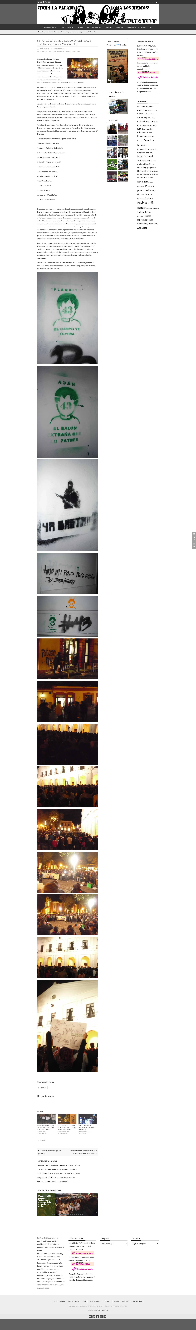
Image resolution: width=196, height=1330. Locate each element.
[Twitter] (41, 2)
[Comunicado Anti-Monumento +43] (123, 129)
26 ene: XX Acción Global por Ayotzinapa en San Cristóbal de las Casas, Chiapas (45, 1127)
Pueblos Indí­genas (73, 1301)
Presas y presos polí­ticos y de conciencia (146, 190)
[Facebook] (43, 2)
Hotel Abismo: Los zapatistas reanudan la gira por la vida (59, 1173)
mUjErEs (155, 174)
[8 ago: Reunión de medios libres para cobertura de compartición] (123, 177)
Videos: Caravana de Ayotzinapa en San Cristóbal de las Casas (87, 1127)
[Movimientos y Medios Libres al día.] (112, 129)
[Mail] (49, 2)
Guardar (43, 1140)
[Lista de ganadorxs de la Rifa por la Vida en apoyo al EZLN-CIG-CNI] (112, 141)
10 (70, 1214)
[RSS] (46, 2)
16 (82, 1214)
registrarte (143, 82)
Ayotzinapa (143, 117)
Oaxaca (150, 182)
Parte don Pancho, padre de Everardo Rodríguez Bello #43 (59, 1165)
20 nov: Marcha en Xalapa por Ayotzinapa (49, 1152)
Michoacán (155, 171)
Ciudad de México (145, 125)
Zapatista (142, 227)
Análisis (140, 110)
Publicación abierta (145, 198)
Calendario (143, 121)
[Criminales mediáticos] (123, 153)
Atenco (144, 114)
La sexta (148, 160)
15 (80, 1214)
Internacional (145, 156)
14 (78, 1214)
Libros (154, 161)
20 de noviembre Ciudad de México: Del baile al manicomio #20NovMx (83, 1152)
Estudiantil (49, 52)
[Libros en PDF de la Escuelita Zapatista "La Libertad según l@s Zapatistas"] (123, 165)
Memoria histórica (145, 171)
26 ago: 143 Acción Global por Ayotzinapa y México (56, 1177)
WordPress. (105, 1310)
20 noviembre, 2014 (60, 49)
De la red (151, 136)
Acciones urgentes (145, 106)
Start (95, 1212)
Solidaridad (76, 52)
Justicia (140, 160)
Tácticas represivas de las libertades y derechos (147, 219)
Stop (96, 1212)
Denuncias (140, 141)
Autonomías (149, 114)
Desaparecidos (143, 149)
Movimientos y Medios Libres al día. (132, 1301)
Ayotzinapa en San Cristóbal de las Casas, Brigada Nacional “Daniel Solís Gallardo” (67, 1127)
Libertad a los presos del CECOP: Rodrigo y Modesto (57, 1169)
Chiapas (43, 32)
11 (72, 1214)
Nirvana (98, 1310)
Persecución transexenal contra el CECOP (52, 1181)
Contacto (144, 2)
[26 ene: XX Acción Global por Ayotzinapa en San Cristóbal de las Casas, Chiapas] (46, 1119)
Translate (123, 45)
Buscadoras (152, 117)
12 (74, 1214)
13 (76, 1214)
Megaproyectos (149, 167)
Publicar (151, 2)
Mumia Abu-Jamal (145, 177)
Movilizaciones (59, 52)
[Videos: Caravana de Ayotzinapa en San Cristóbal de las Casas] (88, 1119)
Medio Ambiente (143, 164)
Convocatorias (147, 129)
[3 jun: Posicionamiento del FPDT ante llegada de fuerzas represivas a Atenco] (123, 141)
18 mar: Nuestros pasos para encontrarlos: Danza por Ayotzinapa (45, 1200)
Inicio (137, 2)
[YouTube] (38, 2)
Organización (141, 186)
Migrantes (139, 174)
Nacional (68, 52)
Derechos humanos (95, 1301)
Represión (148, 208)
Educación (153, 149)
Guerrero (148, 152)
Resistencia (156, 208)
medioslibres (44, 49)
